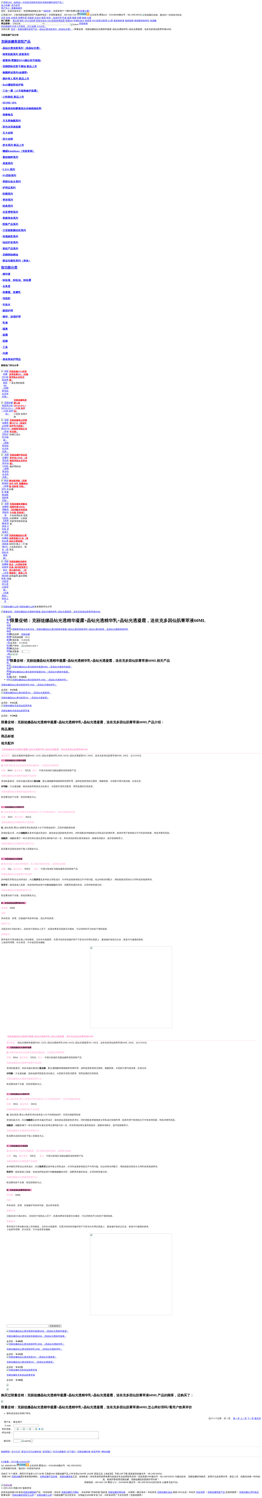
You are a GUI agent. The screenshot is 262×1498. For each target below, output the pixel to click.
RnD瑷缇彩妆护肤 (13, 84)
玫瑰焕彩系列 (10, 236)
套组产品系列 (10, 248)
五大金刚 (8, 132)
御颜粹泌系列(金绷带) (15, 72)
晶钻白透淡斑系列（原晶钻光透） (55, 29)
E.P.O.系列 (9, 169)
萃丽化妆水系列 (12, 181)
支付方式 (15, 1451)
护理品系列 (9, 187)
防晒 (79, 18)
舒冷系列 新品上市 (13, 145)
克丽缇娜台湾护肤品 (249, 1492)
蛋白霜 (16, 20)
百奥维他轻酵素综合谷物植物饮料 (22, 108)
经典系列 (8, 206)
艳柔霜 (88, 20)
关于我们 (71, 1451)
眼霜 (43, 18)
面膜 (84, 18)
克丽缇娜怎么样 (26, 606)
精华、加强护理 (54, 18)
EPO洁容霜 (30, 20)
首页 (3, 18)
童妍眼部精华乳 (141, 20)
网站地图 (106, 1451)
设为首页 (15, 5)
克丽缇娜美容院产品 (27, 29)
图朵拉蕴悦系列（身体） (17, 260)
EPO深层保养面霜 (56, 20)
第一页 (236, 1418)
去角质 (14, 18)
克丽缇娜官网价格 (116, 1492)
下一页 (250, 1418)
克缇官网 (200, 1492)
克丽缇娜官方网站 (70, 1492)
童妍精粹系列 (10, 157)
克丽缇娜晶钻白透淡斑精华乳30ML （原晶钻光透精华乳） (29, 685)
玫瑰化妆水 (78, 20)
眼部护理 (8, 310)
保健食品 (8, 114)
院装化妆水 (41, 20)
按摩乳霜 (22, 18)
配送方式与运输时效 (31, 1451)
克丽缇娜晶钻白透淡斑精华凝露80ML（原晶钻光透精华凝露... (40, 672)
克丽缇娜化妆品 (164, 1492)
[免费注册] (84, 11)
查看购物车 (16, 8)
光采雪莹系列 (10, 212)
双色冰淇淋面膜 (12, 126)
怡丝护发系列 (10, 242)
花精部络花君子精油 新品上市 (20, 66)
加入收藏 (5, 5)
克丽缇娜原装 (66, 1476)
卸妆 (8, 18)
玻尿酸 (153, 20)
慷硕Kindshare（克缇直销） (19, 151)
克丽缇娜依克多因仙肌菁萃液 (15, 711)
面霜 (69, 18)
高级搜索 (83, 23)
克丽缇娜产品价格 (48, 1476)
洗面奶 (30, 18)
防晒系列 (8, 193)
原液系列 (8, 163)
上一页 (243, 1418)
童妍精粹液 (118, 20)
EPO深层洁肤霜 (99, 20)
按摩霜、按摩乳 (12, 292)
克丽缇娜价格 (83, 1451)
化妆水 (37, 18)
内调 (89, 18)
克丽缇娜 (25, 634)
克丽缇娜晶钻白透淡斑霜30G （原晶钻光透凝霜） (25, 698)
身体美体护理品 (12, 359)
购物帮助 (5, 1451)
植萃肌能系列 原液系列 (16, 54)
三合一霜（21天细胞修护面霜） (21, 90)
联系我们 (47, 1451)
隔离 (74, 18)
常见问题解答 (59, 1451)
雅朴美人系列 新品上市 (16, 78)
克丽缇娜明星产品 (216, 1492)
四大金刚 (8, 139)
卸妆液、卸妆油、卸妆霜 (17, 280)
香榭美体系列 (10, 218)
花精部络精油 (10, 254)
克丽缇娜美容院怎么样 (23, 1495)
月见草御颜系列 (12, 120)
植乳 (22, 20)
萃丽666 (69, 20)
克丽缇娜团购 (29, 1492)
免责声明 (95, 1451)
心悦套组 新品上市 (13, 96)
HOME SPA (10, 102)
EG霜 (110, 20)
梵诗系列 (8, 199)
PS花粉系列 (9, 175)
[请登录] (47, 11)
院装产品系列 (10, 224)
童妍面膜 (129, 20)
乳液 (64, 18)
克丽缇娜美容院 (59, 770)
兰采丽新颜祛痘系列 (14, 230)
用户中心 (5, 8)
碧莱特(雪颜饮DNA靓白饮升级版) (22, 60)
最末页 (257, 1418)
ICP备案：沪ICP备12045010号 (15, 1462)
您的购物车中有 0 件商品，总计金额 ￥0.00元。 (24, 26)
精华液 (6, 274)
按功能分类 (9, 267)
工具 (5, 347)
